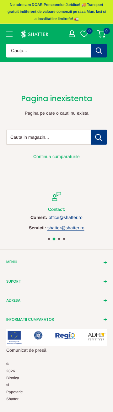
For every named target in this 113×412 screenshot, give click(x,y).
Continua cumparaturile (56, 156)
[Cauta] (99, 50)
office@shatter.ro (66, 217)
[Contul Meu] (72, 33)
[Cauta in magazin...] (99, 137)
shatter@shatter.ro (65, 227)
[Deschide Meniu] (9, 34)
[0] (101, 33)
